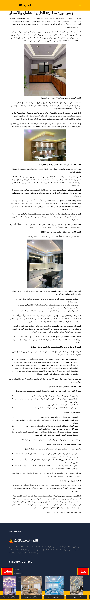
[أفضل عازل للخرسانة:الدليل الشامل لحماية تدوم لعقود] (42, 587)
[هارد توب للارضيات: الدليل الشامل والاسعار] (19, 587)
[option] (19, 588)
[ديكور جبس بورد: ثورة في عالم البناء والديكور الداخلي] (64, 587)
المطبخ (71, 18)
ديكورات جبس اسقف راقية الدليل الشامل (60, 512)
